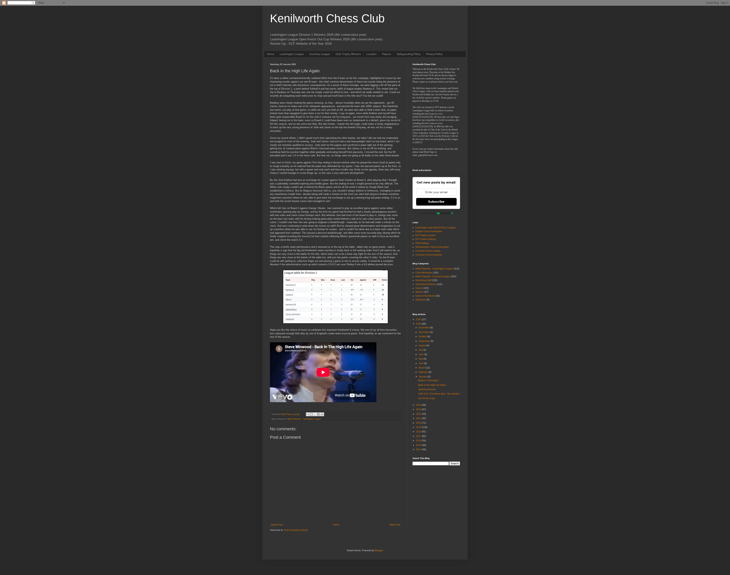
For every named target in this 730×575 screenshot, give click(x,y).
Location (371, 54)
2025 (419, 323)
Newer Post (277, 524)
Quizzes (419, 292)
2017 (419, 436)
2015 (419, 445)
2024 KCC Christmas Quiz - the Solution (439, 393)
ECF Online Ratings (425, 239)
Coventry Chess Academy (428, 254)
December (424, 327)
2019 (419, 427)
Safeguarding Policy (409, 54)
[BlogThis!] (311, 414)
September (425, 341)
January (423, 376)
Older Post (394, 524)
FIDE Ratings (422, 243)
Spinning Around (427, 389)
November (424, 332)
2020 (419, 423)
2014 (419, 449)
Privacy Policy (434, 54)
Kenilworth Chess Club (327, 18)
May (421, 358)
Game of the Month (425, 296)
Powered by (427, 213)
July (421, 350)
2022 (419, 414)
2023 (419, 409)
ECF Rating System (425, 235)
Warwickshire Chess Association (432, 247)
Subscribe (436, 201)
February (423, 372)
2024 (419, 405)
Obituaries (420, 299)
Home (270, 54)
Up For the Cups (426, 398)
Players (386, 54)
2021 (419, 418)
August (422, 345)
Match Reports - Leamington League (304, 419)
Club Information (423, 272)
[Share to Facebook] (319, 414)
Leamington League (292, 54)
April (421, 363)
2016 (419, 440)
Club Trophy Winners (348, 54)
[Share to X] (315, 414)
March (422, 367)
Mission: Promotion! (428, 380)
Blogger (379, 550)
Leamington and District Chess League (435, 227)
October (423, 336)
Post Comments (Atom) (296, 530)
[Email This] (308, 414)
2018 (419, 431)
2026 (419, 319)
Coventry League (319, 54)
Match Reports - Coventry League (432, 276)
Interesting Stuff (423, 280)
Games (419, 288)
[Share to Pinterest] (322, 414)
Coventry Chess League (427, 250)
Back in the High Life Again (432, 385)
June (421, 354)
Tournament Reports (425, 284)
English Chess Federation (428, 231)
